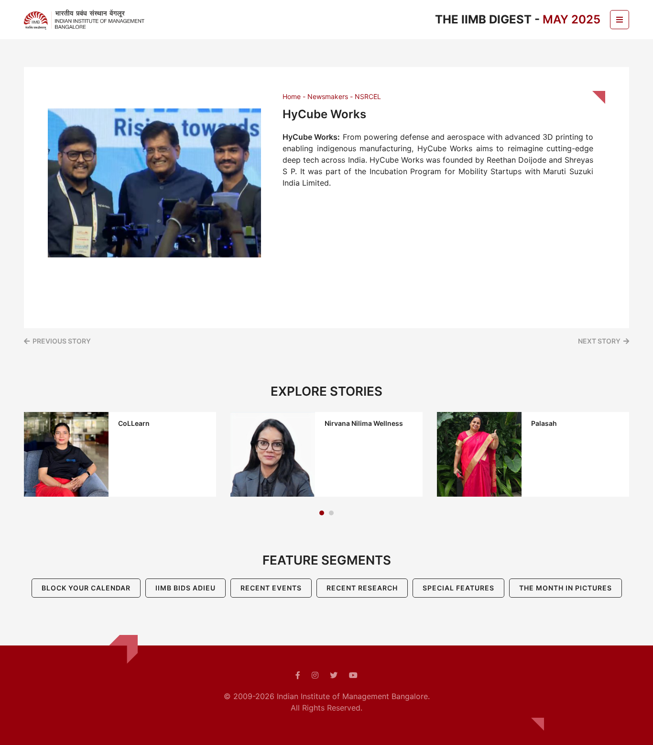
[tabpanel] (120, 454)
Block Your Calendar (86, 588)
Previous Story (62, 341)
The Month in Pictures (565, 588)
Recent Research (362, 588)
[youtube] (353, 675)
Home (292, 96)
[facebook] (297, 675)
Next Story (599, 341)
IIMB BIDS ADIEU (185, 588)
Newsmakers (327, 96)
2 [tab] (331, 513)
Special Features (458, 588)
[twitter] (333, 675)
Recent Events (271, 588)
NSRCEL (368, 96)
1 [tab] (321, 513)
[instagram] (315, 675)
